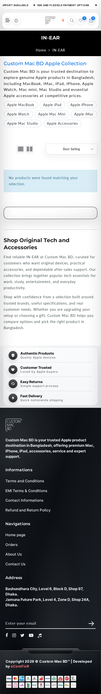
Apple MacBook (20, 105)
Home (41, 50)
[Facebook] (6, 635)
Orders (11, 544)
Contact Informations (24, 500)
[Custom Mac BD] (13, 425)
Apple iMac (84, 114)
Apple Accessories (62, 123)
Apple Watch (18, 114)
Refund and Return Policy (28, 510)
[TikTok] (40, 635)
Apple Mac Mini (51, 114)
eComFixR (20, 666)
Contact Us (15, 564)
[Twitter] (22, 635)
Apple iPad (52, 105)
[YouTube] (31, 635)
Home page (15, 535)
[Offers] (63, 21)
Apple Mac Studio (22, 123)
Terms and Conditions (24, 481)
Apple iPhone (81, 105)
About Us (13, 554)
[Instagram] (14, 635)
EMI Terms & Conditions (26, 490)
